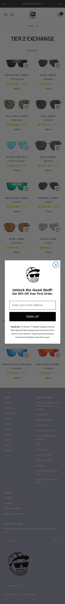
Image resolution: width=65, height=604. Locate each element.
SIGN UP (32, 316)
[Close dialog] (56, 265)
